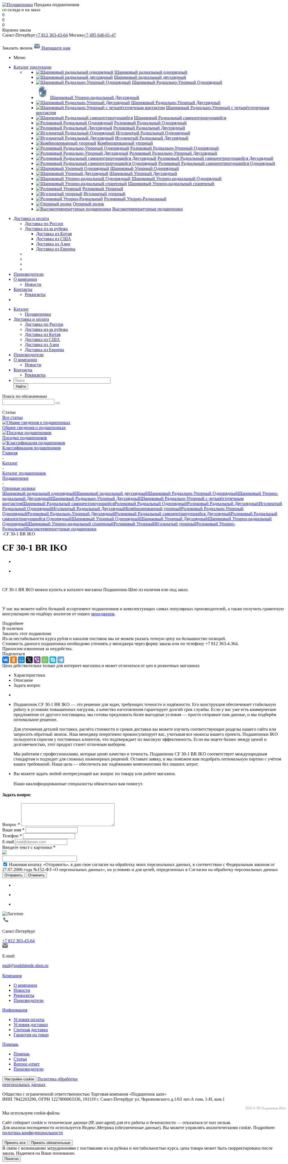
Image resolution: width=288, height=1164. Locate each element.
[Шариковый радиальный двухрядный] (74, 77)
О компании (25, 279)
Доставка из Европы (44, 349)
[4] (21, 580)
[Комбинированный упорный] (66, 143)
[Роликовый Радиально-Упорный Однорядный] (82, 148)
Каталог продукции (32, 67)
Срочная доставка (31, 1029)
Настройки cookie (19, 1079)
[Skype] (53, 659)
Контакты (23, 289)
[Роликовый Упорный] (58, 188)
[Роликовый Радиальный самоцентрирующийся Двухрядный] (96, 158)
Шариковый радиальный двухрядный (111, 493)
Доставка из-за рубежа (46, 228)
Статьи (20, 1059)
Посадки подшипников (24, 437)
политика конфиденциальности (32, 1132)
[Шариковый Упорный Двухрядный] (72, 173)
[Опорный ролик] (54, 203)
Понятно (11, 1159)
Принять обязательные (50, 1143)
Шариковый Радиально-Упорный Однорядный (192, 493)
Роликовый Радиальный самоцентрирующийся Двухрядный (173, 513)
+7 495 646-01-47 (100, 35)
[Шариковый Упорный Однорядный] (72, 168)
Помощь (10, 1044)
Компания (12, 975)
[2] (10, 580)
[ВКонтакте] (5, 659)
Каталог (21, 309)
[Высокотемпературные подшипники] (73, 209)
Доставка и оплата (31, 218)
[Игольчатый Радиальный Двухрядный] (75, 138)
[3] (15, 580)
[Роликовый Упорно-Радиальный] (69, 198)
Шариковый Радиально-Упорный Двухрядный (95, 498)
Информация (14, 1010)
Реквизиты (35, 294)
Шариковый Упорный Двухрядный (174, 518)
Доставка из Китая (42, 334)
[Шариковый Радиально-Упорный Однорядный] (83, 82)
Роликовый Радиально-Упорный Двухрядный (71, 513)
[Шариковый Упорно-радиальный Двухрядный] (42, 97)
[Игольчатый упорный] (59, 193)
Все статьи (12, 417)
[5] (26, 580)
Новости (33, 284)
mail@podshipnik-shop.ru (25, 965)
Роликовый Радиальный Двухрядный (223, 503)
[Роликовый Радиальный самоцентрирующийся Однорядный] (96, 163)
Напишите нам (55, 48)
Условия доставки (31, 1024)
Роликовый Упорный (134, 523)
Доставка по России (44, 223)
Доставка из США (42, 339)
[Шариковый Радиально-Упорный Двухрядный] (83, 102)
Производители (29, 274)
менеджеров (102, 613)
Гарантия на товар (31, 1034)
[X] (29, 659)
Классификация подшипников (31, 447)
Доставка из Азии (42, 344)
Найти (21, 386)
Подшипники (38, 314)
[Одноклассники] (13, 659)
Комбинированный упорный (153, 508)
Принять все (15, 1143)
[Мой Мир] (21, 659)
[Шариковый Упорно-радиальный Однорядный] (83, 178)
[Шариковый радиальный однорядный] (74, 72)
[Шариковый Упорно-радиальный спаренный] (81, 183)
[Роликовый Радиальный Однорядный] (74, 122)
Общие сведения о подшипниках (34, 427)
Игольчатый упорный (175, 523)
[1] (5, 580)
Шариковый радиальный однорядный (38, 493)
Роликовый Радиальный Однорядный (150, 503)
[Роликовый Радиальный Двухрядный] (74, 127)
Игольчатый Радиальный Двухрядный (88, 508)
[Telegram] (60, 659)
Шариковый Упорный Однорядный (105, 518)
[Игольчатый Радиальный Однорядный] (75, 133)
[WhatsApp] (45, 659)
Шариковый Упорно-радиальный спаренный (70, 523)
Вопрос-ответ (27, 1064)
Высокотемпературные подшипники (61, 528)
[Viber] (37, 659)
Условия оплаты (29, 1019)
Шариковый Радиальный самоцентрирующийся (68, 503)
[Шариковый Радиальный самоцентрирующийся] (84, 117)
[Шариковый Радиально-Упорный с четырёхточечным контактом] (100, 107)
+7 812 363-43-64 (51, 35)
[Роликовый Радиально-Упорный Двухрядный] (82, 153)
